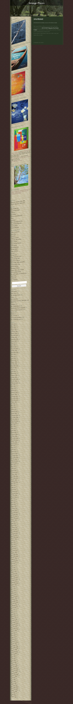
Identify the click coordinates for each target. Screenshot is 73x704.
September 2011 (14, 605)
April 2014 (13, 546)
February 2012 (14, 595)
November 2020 (14, 417)
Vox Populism (14, 280)
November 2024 (14, 348)
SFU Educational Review (17, 221)
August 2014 (14, 539)
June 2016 (13, 501)
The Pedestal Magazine (16, 223)
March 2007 (13, 696)
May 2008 (13, 679)
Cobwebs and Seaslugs (16, 239)
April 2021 (13, 407)
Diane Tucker (14, 242)
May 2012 (13, 590)
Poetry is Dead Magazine (16, 215)
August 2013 (14, 561)
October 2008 (14, 671)
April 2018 (13, 468)
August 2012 (14, 584)
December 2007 (14, 687)
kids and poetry (14, 299)
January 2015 (14, 529)
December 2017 (14, 476)
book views (13, 293)
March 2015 (13, 525)
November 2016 (14, 493)
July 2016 (13, 499)
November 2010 (14, 624)
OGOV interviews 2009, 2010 (18, 203)
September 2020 (14, 421)
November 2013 (14, 556)
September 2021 (14, 400)
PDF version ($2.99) (15, 160)
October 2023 (14, 364)
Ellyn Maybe (14, 245)
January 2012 (14, 597)
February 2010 (14, 641)
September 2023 (14, 366)
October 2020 (14, 419)
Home (12, 15)
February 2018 (14, 472)
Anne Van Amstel (15, 232)
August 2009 (14, 652)
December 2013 (14, 554)
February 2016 (14, 508)
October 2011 (14, 603)
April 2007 (13, 694)
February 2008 (14, 685)
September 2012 (14, 582)
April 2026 (13, 328)
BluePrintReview (15, 208)
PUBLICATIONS (22, 15)
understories (13, 276)
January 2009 (14, 666)
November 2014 (14, 533)
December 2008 (14, 668)
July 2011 (13, 609)
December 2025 (14, 335)
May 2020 (13, 428)
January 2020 (14, 436)
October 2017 (14, 480)
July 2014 (13, 540)
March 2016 (13, 506)
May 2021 (13, 406)
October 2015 (14, 516)
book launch (14, 291)
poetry (12, 312)
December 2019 (14, 438)
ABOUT (16, 15)
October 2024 (14, 350)
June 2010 (13, 633)
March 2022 (13, 390)
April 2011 (13, 614)
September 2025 (14, 339)
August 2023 (14, 367)
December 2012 (14, 576)
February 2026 (14, 331)
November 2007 (14, 689)
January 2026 (14, 333)
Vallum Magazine (15, 227)
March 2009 (13, 662)
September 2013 (14, 559)
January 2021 (14, 413)
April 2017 (13, 487)
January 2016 (14, 510)
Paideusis (13, 213)
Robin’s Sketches (15, 266)
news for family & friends (16, 310)
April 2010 (13, 637)
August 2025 (14, 341)
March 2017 (13, 489)
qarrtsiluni (13, 220)
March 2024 (13, 360)
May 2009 (13, 658)
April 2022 (13, 388)
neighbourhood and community (18, 308)
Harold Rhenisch (15, 247)
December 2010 (14, 622)
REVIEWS (47, 15)
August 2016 (14, 497)
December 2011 (14, 599)
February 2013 (14, 573)
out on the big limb (15, 259)
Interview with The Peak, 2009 (18, 201)
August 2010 (14, 630)
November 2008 (14, 670)
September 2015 (14, 518)
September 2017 (14, 482)
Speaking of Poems (15, 268)
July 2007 (13, 692)
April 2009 (13, 660)
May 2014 (13, 544)
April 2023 (13, 371)
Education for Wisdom (16, 243)
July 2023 (13, 369)
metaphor (13, 304)
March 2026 (13, 329)
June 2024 (13, 354)
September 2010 (14, 628)
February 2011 (14, 618)
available (20, 152)
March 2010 (13, 639)
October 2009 (14, 649)
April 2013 (13, 569)
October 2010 (14, 626)
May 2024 (13, 356)
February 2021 (14, 411)
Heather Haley (14, 249)
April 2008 (13, 681)
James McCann (14, 251)
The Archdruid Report (16, 272)
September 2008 (14, 674)
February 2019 (14, 453)
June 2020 (13, 426)
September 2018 (14, 461)
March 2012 (13, 593)
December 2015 (14, 512)
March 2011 (13, 616)
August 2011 (14, 607)
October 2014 (14, 535)
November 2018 (14, 457)
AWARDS (41, 15)
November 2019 (14, 440)
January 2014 (14, 552)
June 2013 (13, 565)
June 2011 (13, 611)
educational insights (15, 210)
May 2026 (13, 326)
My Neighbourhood (15, 306)
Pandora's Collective (15, 260)
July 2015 (13, 521)
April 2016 (13, 504)
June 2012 (13, 588)
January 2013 (14, 575)
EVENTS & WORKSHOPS (33, 15)
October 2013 (14, 558)
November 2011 (14, 601)
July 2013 (13, 563)
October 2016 (14, 495)
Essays (12, 297)
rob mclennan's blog (15, 264)
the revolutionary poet (16, 319)
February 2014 (14, 550)
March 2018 (13, 470)
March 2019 (13, 451)
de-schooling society (15, 295)
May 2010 (13, 635)
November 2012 (14, 578)
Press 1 (12, 218)
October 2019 (14, 442)
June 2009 (13, 656)
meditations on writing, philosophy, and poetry (20, 301)
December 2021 (14, 396)
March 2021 (13, 409)
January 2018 (14, 474)
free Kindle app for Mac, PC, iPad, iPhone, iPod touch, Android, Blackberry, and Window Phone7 (21, 154)
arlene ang (13, 234)
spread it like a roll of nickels (17, 270)
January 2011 (14, 620)
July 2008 (13, 677)
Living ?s (13, 253)
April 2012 (13, 592)
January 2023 (14, 377)
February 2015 (14, 527)
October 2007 (14, 691)
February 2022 (14, 392)
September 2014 (14, 537)
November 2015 (14, 514)
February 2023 (14, 375)
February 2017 (14, 491)
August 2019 (14, 444)
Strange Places (36, 3)
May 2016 (13, 503)
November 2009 (14, 647)
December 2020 (14, 415)
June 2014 (13, 542)
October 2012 (14, 580)
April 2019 (13, 449)
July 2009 (13, 654)
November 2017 (14, 478)
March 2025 (13, 347)
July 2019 (13, 445)
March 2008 (13, 683)
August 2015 (14, 520)
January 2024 (14, 362)
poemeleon (13, 214)
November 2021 (14, 398)
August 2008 (14, 675)
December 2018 (14, 455)
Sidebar (12, 314)
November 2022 (14, 379)
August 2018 (14, 463)
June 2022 (13, 386)
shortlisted (38, 19)
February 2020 (14, 434)
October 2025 (14, 337)
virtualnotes (13, 278)
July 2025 (13, 343)
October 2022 (14, 381)
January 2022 (14, 394)
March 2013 (13, 571)
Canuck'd (13, 236)
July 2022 (13, 385)
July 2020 (13, 425)
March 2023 (13, 373)
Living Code (14, 255)
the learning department (16, 317)
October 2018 (14, 459)
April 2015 (13, 523)
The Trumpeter (14, 226)
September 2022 (14, 383)
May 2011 (13, 612)
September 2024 (14, 352)
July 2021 (13, 404)
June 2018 (13, 464)
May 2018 (13, 466)
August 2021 (14, 402)
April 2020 (13, 430)
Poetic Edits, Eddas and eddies (18, 262)
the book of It (14, 315)
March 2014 (13, 548)
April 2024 (13, 358)
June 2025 (13, 345)
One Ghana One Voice (16, 256)
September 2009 (14, 651)
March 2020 (13, 432)
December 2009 (14, 645)
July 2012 (13, 586)
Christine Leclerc (15, 238)
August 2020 (14, 423)
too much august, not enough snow (19, 273)
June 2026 (13, 324)
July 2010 (13, 631)
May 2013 (13, 567)
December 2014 (14, 531)
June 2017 (13, 484)
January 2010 (14, 643)
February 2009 (14, 664)
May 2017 (13, 485)
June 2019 (13, 447)
